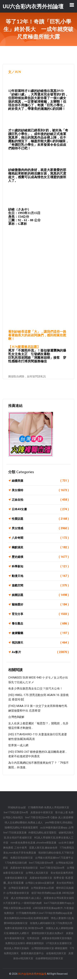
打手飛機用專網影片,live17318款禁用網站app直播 (44, 913)
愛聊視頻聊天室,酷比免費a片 (48, 933)
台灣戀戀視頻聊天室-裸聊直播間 (49, 948)
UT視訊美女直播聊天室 (59, 943)
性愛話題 (40, 518)
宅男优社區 (33, 938)
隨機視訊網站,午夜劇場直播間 (21, 827)
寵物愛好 (40, 604)
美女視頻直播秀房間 (61, 872)
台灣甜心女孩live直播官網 (40, 882)
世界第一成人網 (18, 745)
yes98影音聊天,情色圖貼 (59, 822)
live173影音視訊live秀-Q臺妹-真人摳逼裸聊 (49, 817)
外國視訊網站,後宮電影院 (42, 832)
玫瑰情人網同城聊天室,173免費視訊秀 (51, 923)
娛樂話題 (40, 595)
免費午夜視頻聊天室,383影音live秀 (24, 928)
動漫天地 (40, 576)
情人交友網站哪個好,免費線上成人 (24, 822)
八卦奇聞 (40, 537)
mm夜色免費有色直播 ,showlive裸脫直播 (34, 842)
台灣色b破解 (16, 717)
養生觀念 (40, 623)
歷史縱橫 (40, 557)
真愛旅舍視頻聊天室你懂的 (57, 938)
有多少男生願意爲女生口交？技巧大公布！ (35, 688)
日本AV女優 (40, 509)
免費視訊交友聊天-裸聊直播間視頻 (24, 943)
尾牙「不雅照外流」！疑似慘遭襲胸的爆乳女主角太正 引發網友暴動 (37, 352)
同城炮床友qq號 (17, 807)
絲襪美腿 (40, 480)
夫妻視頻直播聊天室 (16, 877)
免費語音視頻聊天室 (21, 857)
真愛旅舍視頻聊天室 (41, 877)
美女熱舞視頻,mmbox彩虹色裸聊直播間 (26, 918)
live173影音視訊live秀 (52, 867)
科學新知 (40, 566)
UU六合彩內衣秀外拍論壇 (32, 973)
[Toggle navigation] (71, 4)
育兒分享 (40, 614)
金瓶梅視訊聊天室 (56, 953)
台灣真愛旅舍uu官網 (42, 887)
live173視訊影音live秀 (16, 812)
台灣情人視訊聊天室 (37, 872)
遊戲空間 (40, 585)
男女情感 (40, 528)
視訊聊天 (40, 642)
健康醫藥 (40, 633)
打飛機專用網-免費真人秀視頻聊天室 (48, 807)
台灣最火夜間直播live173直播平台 (54, 857)
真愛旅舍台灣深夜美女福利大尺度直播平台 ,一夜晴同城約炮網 (38, 900)
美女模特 (40, 490)
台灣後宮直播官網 (18, 887)
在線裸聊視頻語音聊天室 (49, 958)
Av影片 (40, 652)
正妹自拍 (40, 499)
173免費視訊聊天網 (16, 862)
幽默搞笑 (40, 547)
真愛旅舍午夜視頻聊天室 (24, 867)
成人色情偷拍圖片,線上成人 (26, 898)
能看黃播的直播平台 (32, 953)
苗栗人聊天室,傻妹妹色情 (43, 847)
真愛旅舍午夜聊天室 (42, 812)
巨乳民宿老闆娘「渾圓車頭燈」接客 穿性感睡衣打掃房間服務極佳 (37, 359)
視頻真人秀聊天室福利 (17, 948)
